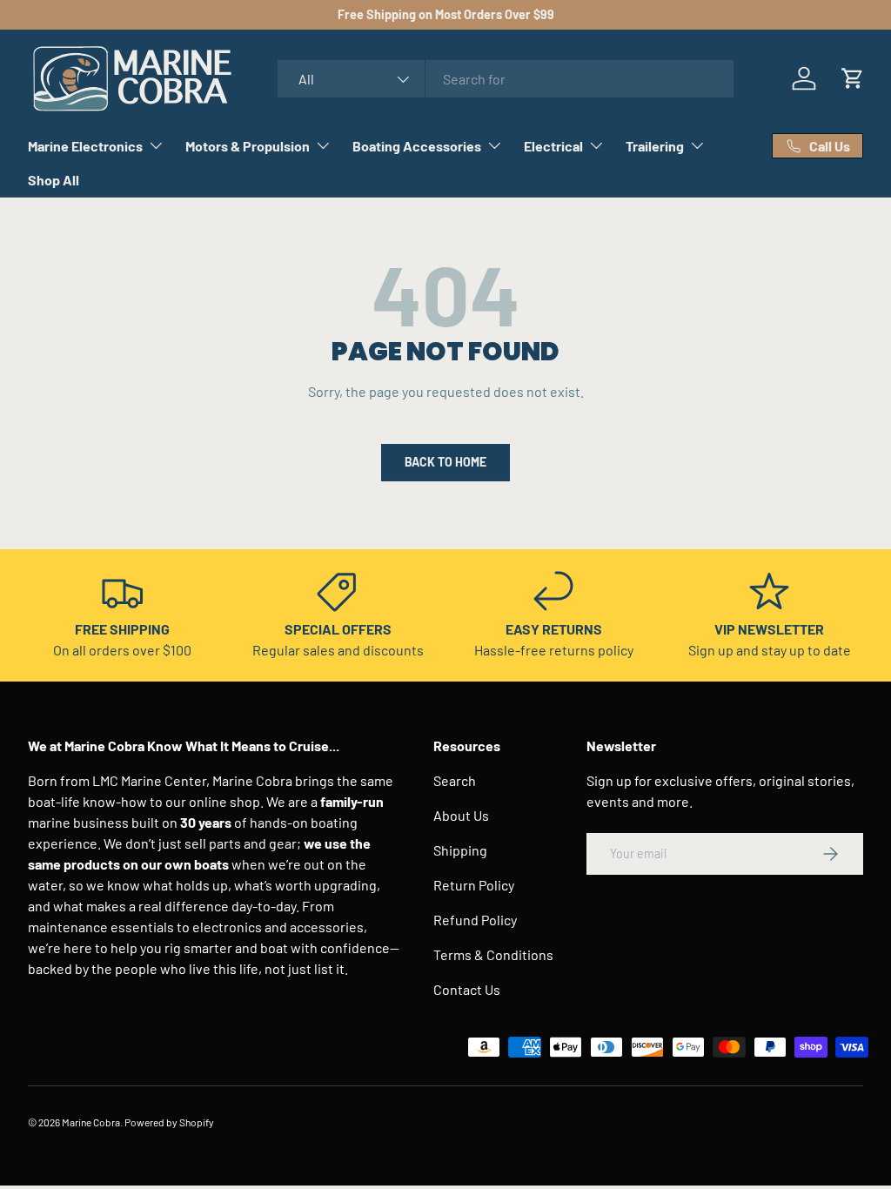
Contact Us (466, 989)
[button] (853, 78)
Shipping (460, 850)
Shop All (53, 179)
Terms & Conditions (493, 954)
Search (454, 780)
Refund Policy (475, 919)
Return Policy (473, 885)
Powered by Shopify (169, 1122)
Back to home (445, 461)
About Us (461, 815)
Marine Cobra (91, 1122)
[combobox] (506, 78)
